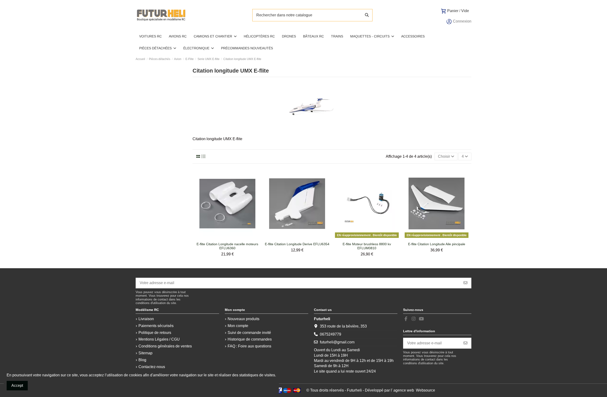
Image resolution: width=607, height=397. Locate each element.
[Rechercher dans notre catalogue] (366, 15)
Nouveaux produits (243, 319)
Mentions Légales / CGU (159, 339)
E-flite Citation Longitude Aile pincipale (436, 244)
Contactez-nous (151, 367)
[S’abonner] (465, 283)
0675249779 (330, 334)
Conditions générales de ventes (165, 346)
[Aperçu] (231, 238)
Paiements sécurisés (156, 326)
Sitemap (145, 353)
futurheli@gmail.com (337, 342)
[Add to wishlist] (223, 238)
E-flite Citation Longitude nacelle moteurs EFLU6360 (227, 246)
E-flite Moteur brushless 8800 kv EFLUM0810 (367, 246)
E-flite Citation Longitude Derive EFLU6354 (297, 244)
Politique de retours (154, 333)
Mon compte (238, 326)
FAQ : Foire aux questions (249, 346)
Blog (142, 360)
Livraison (146, 319)
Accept (17, 385)
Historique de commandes (250, 339)
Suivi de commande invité (249, 333)
